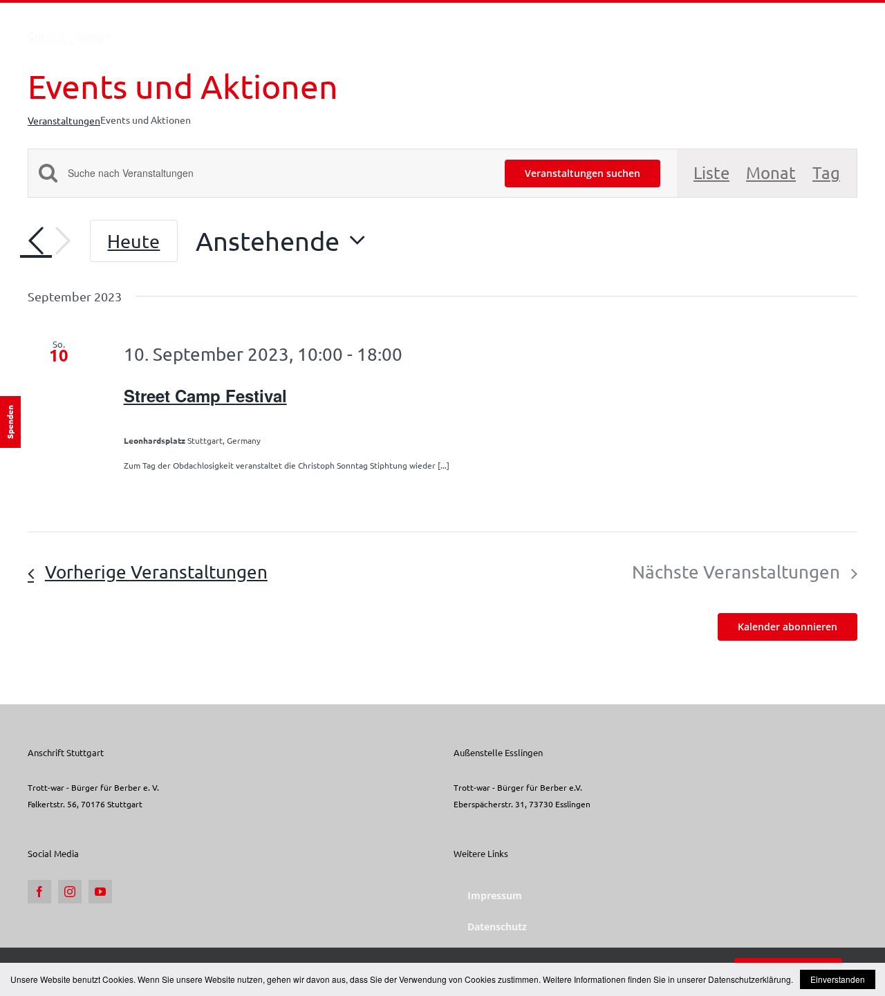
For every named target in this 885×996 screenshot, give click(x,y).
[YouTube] (100, 891)
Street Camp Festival (205, 395)
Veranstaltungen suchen (582, 173)
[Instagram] (70, 891)
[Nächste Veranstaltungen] (63, 241)
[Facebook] (39, 891)
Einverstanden (837, 979)
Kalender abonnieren (787, 627)
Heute (133, 240)
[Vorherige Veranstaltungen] (36, 241)
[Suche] (835, 30)
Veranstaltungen (64, 120)
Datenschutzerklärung (749, 979)
